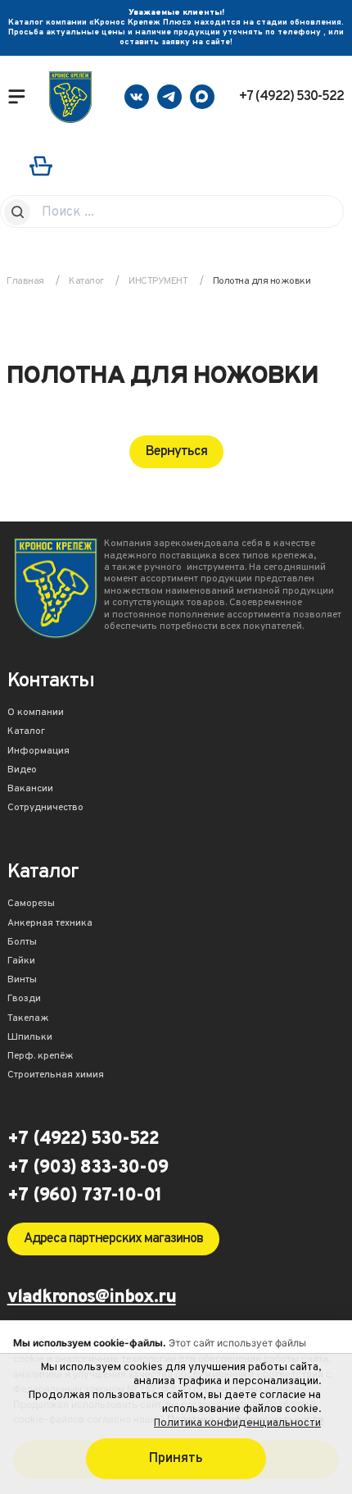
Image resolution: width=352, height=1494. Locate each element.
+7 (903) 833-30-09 (87, 1168)
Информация (38, 752)
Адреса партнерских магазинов (113, 1239)
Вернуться (176, 452)
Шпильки (29, 1038)
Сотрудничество (45, 808)
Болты (22, 943)
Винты (22, 980)
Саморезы (31, 904)
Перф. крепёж (40, 1057)
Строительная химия (55, 1076)
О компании (35, 713)
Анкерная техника (50, 924)
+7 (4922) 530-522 (291, 97)
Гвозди (24, 999)
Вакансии (30, 789)
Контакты (50, 683)
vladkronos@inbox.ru (91, 1298)
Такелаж (28, 1019)
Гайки (21, 962)
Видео (22, 771)
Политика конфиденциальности (237, 1423)
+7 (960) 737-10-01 (84, 1196)
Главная (25, 281)
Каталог (26, 732)
